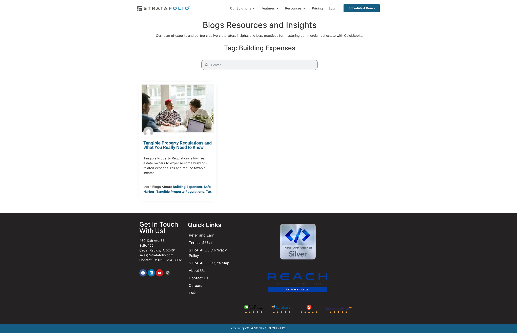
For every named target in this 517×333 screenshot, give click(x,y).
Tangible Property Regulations (180, 192)
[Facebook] (143, 272)
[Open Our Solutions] (253, 8)
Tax (209, 192)
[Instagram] (167, 272)
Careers (195, 285)
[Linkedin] (151, 272)
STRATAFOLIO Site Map (209, 263)
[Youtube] (159, 272)
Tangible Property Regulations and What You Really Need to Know (177, 145)
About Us (197, 270)
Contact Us (198, 278)
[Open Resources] (304, 8)
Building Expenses (187, 187)
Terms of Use (200, 243)
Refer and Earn (201, 235)
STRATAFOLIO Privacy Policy (208, 253)
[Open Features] (277, 8)
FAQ (192, 293)
